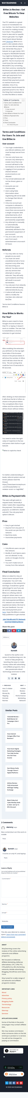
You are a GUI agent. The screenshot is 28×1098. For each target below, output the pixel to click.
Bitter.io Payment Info (12, 116)
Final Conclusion (10, 123)
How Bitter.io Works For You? (14, 113)
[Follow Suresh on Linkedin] (15, 678)
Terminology (6, 1004)
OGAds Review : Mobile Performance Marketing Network (21, 693)
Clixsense (9, 42)
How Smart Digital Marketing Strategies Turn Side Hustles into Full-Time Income (14, 753)
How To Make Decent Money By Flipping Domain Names (7, 693)
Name (5, 904)
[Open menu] (24, 3)
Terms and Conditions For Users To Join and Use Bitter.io (13, 105)
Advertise (5, 995)
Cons (6, 120)
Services (5, 1013)
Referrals (9, 111)
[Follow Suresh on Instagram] (12, 678)
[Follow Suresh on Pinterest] (19, 678)
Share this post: (14, 124)
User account (11, 109)
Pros (6, 118)
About (4, 992)
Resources (6, 1007)
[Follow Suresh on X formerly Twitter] (8, 678)
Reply (4, 839)
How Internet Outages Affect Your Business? (13, 736)
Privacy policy (7, 998)
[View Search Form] (21, 3)
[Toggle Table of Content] (22, 100)
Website (5, 921)
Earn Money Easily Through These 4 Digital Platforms (13, 770)
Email (4, 913)
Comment (6, 879)
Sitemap (5, 1010)
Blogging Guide (7, 1001)
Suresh (14, 650)
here (4, 612)
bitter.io (6, 637)
